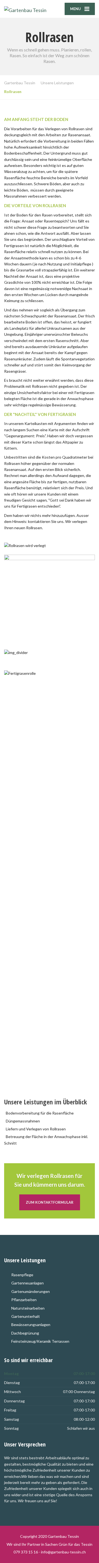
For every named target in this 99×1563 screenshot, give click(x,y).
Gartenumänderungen (30, 1291)
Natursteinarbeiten (28, 1308)
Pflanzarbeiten (24, 1299)
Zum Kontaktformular (49, 1202)
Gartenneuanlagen (27, 1283)
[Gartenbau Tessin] (27, 9)
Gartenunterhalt (25, 1316)
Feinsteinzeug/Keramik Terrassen (40, 1341)
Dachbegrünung (25, 1333)
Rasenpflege (22, 1274)
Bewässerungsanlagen (30, 1324)
